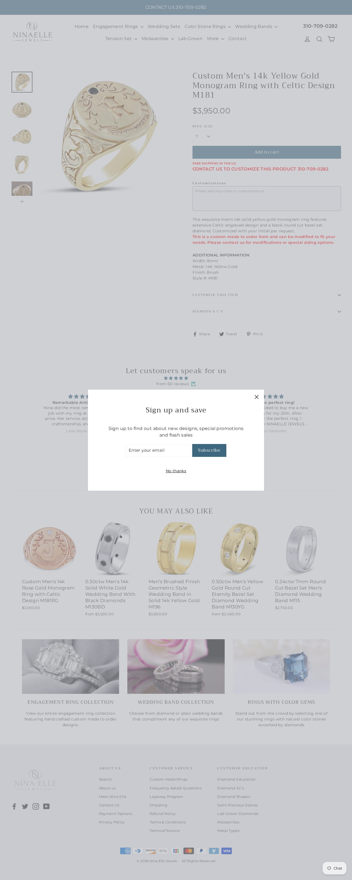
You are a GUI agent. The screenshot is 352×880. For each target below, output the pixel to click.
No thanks (176, 470)
